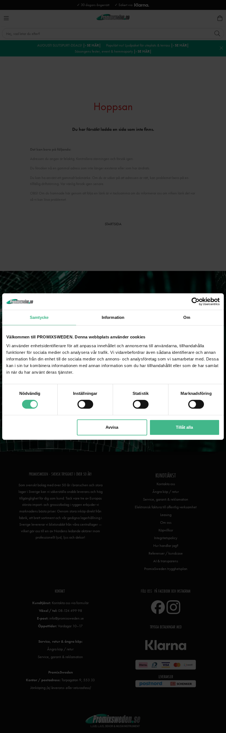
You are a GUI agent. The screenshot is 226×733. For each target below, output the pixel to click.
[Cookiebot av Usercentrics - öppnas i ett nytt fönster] (195, 301)
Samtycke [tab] (39, 317)
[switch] (85, 404)
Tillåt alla (184, 427)
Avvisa (112, 427)
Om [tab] (186, 317)
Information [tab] (113, 317)
